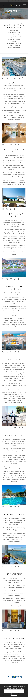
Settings (14, 694)
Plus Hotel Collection (14, 16)
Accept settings (8, 691)
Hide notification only (18, 691)
